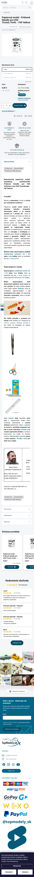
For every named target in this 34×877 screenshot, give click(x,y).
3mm (23, 278)
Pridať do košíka (18, 105)
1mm (10, 256)
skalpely (19, 323)
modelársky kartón (20, 271)
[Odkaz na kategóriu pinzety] (11, 344)
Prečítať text (8, 168)
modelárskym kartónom (12, 254)
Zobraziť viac (17, 643)
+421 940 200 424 (11, 759)
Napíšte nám (11, 770)
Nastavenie (17, 866)
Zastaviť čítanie (18, 168)
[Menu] (31, 2)
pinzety (12, 323)
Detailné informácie (8, 111)
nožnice (6, 323)
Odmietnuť (8, 872)
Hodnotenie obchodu (17, 580)
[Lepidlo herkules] (17, 308)
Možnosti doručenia (24, 99)
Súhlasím (25, 872)
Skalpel (24, 429)
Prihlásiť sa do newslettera (12, 729)
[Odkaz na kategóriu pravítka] (13, 406)
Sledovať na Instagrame (18, 691)
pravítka (26, 323)
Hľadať (29, 7)
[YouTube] (18, 764)
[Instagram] (8, 764)
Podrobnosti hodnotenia (25, 26)
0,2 (24, 254)
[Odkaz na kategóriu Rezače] (13, 388)
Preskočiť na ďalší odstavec (13, 171)
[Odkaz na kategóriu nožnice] (13, 368)
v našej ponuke (14, 258)
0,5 (29, 254)
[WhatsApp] (13, 764)
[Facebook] (3, 764)
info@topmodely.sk (11, 755)
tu (17, 861)
